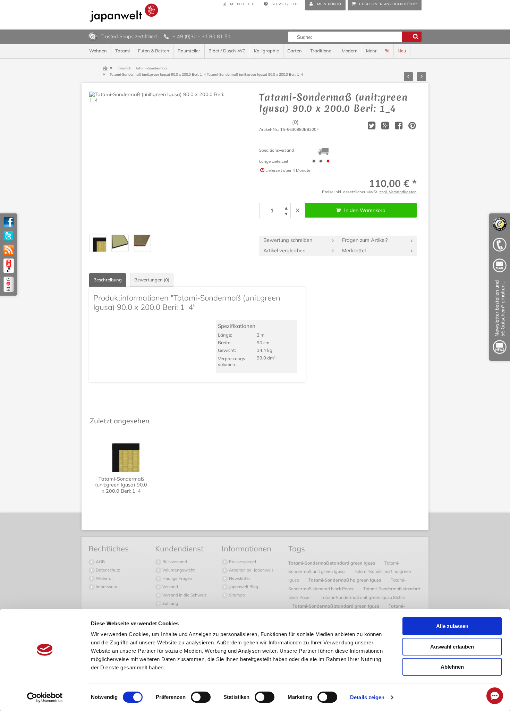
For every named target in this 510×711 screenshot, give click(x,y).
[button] (286, 208)
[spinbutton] (272, 210)
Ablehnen (452, 667)
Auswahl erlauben (452, 647)
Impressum (106, 586)
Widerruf (104, 578)
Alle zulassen (452, 626)
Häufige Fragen (176, 578)
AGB (100, 561)
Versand (169, 586)
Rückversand (174, 561)
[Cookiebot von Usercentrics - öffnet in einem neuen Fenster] (45, 697)
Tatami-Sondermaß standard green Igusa (332, 563)
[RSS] (8, 250)
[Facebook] (8, 222)
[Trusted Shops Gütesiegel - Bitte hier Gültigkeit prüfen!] (92, 36)
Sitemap (236, 595)
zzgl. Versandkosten (398, 191)
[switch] (201, 697)
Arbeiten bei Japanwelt (250, 570)
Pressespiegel (242, 561)
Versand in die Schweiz (183, 595)
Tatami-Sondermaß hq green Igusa (345, 580)
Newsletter (239, 578)
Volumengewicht (178, 570)
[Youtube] (8, 266)
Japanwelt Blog (243, 586)
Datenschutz (107, 570)
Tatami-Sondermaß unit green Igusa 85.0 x (363, 597)
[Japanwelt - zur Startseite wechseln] (124, 12)
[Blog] (8, 284)
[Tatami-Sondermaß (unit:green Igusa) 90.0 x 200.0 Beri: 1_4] (158, 161)
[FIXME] (500, 318)
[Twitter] (8, 236)
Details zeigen (367, 697)
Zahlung (169, 603)
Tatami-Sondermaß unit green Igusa (344, 567)
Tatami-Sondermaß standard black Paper (347, 584)
